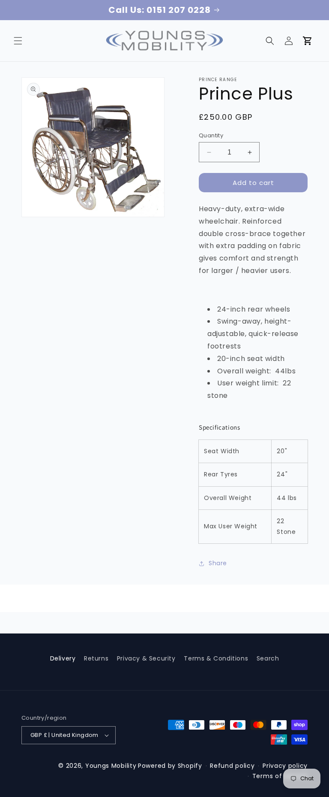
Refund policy (232, 765)
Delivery (63, 658)
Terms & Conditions (216, 658)
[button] (18, 40)
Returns (96, 658)
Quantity (211, 135)
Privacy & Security (146, 658)
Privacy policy (285, 765)
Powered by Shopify (170, 765)
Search (268, 658)
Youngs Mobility (111, 765)
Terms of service (280, 776)
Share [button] (218, 563)
